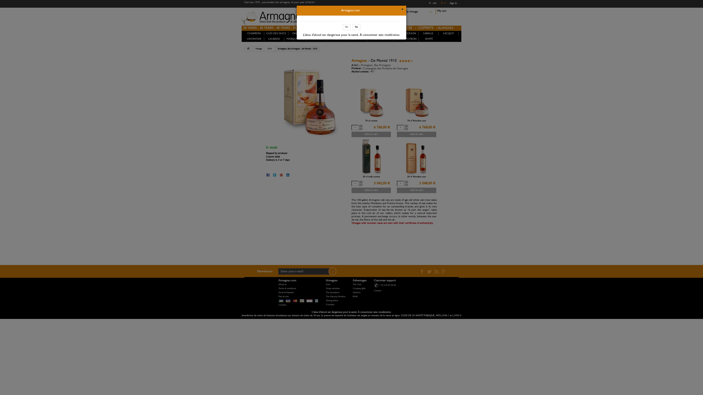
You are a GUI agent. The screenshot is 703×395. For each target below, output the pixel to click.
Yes (356, 27)
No (346, 27)
